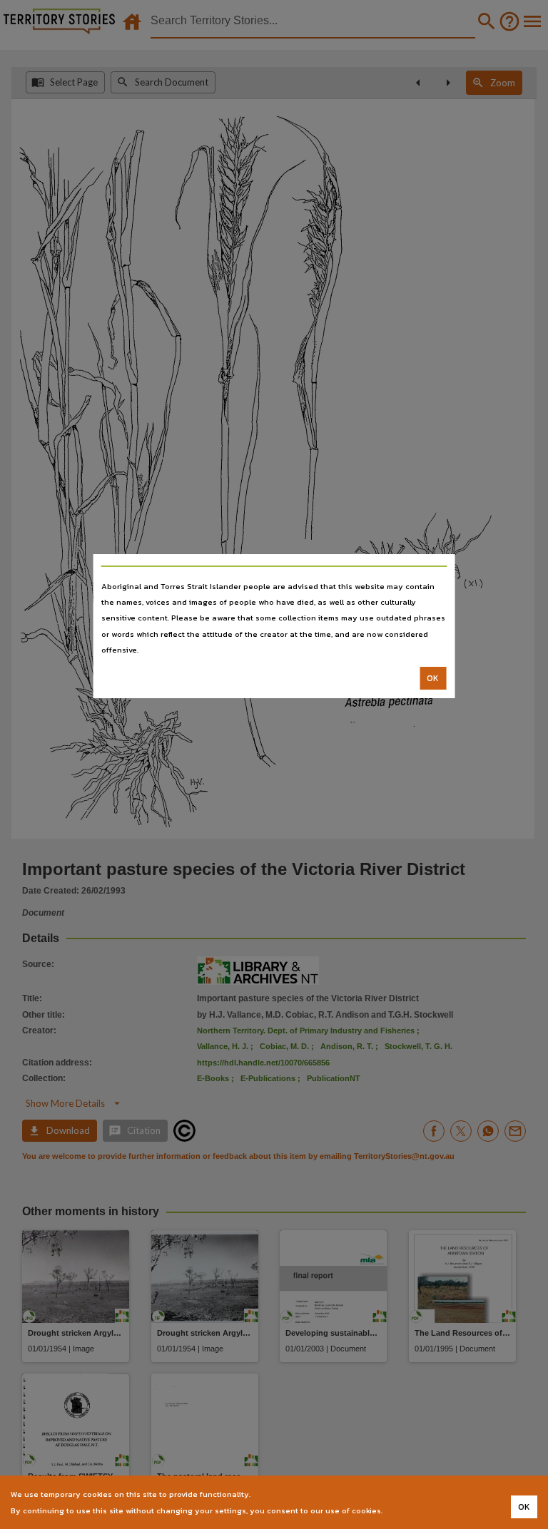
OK (433, 678)
